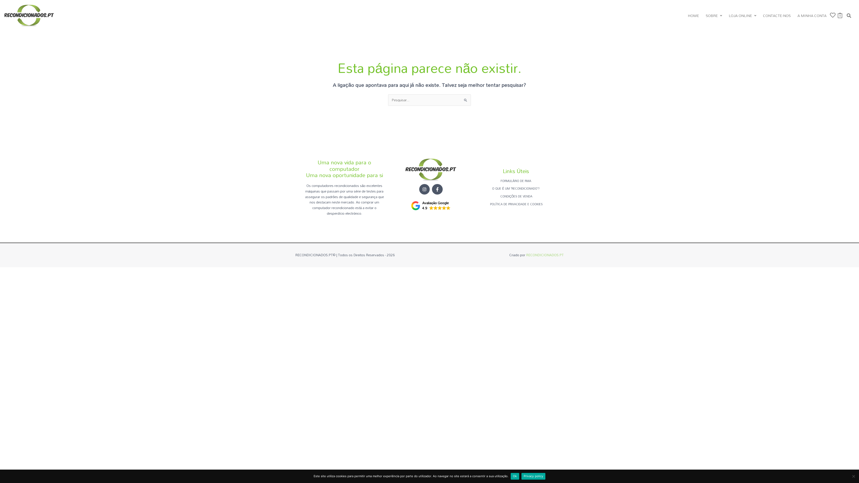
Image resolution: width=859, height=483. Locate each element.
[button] (713, 16)
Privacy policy (533, 476)
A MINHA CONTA (812, 15)
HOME (693, 15)
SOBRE (712, 15)
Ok (515, 476)
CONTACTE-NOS (777, 15)
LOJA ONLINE (740, 15)
